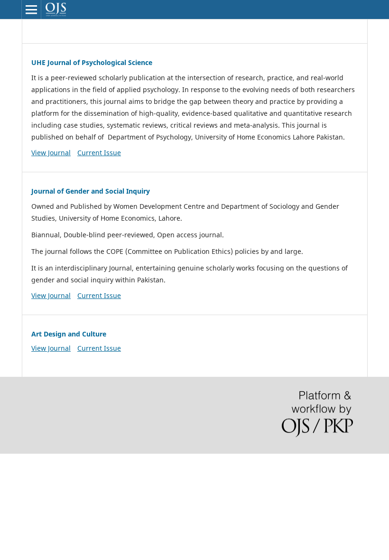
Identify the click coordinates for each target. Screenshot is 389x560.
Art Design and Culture (68, 333)
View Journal (51, 152)
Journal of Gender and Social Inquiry (90, 191)
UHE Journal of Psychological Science (91, 62)
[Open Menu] (31, 9)
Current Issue (99, 152)
